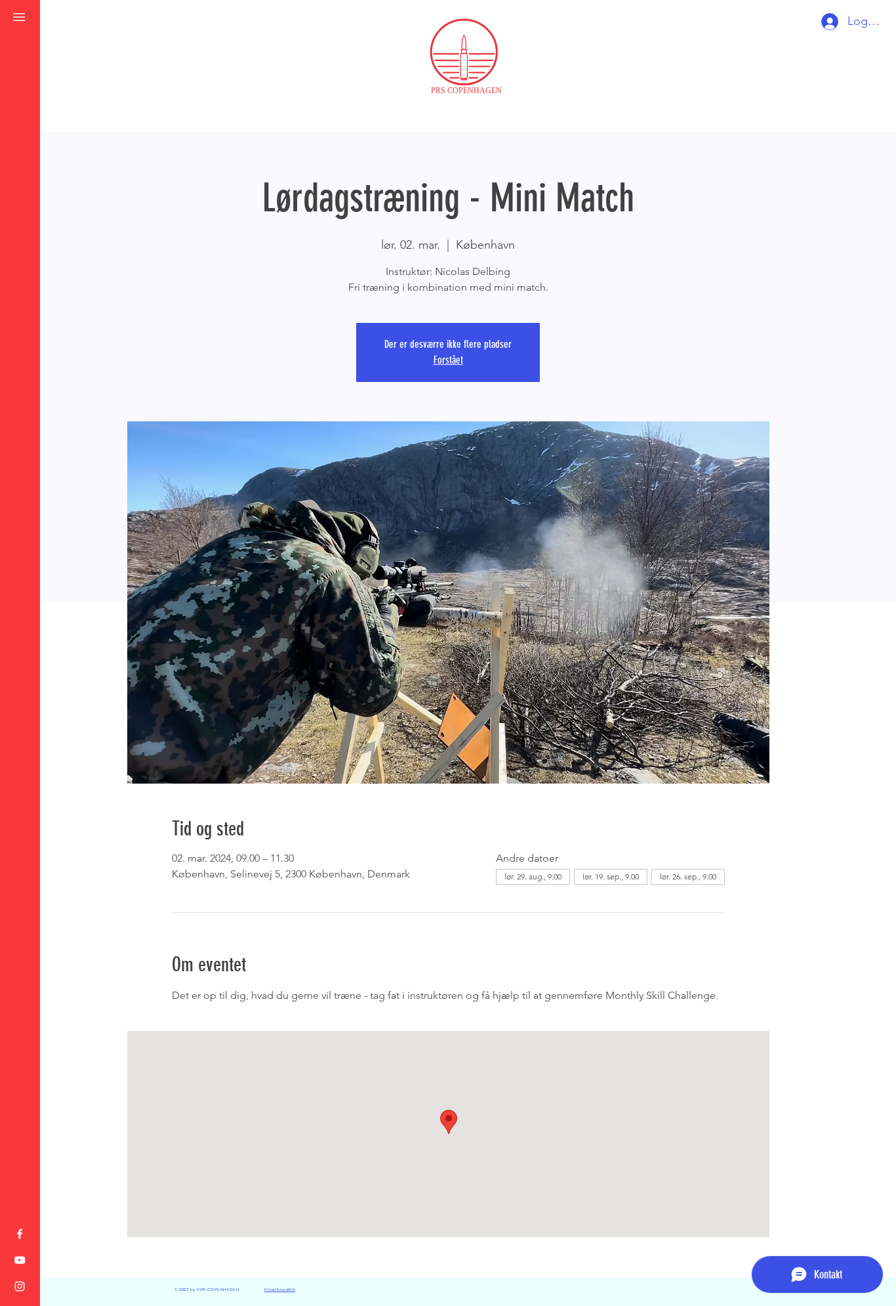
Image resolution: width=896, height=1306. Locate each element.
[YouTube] (19, 1260)
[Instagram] (19, 1286)
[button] (19, 17)
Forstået (448, 360)
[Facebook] (19, 1233)
